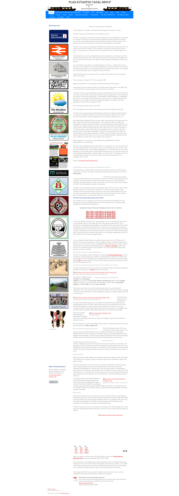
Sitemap (53, 489)
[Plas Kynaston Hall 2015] (108, 313)
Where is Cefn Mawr (111, 245)
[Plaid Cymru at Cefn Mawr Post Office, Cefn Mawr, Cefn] (115, 380)
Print (50, 489)
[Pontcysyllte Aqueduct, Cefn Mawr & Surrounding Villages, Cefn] (94, 298)
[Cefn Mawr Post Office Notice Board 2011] (100, 431)
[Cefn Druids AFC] (58, 319)
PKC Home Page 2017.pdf (86, 483)
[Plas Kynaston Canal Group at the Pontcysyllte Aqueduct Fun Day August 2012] (100, 272)
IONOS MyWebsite (65, 493)
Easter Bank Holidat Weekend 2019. (88, 160)
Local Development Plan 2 (115, 255)
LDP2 (92, 269)
